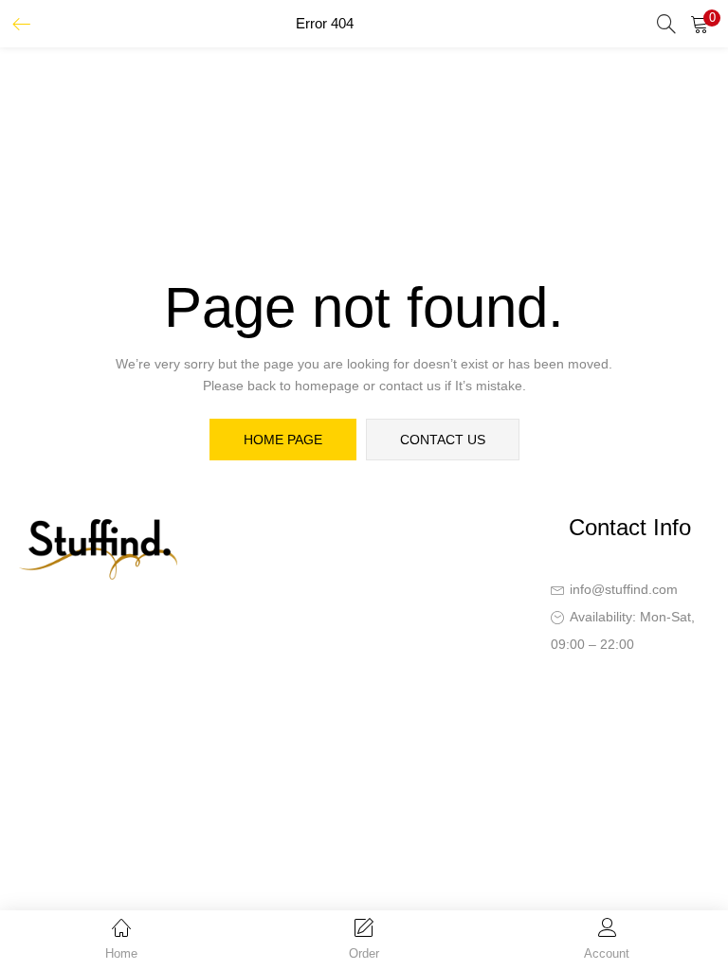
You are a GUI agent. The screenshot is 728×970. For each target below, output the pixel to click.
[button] (699, 23)
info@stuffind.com (624, 589)
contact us (442, 439)
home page (283, 439)
